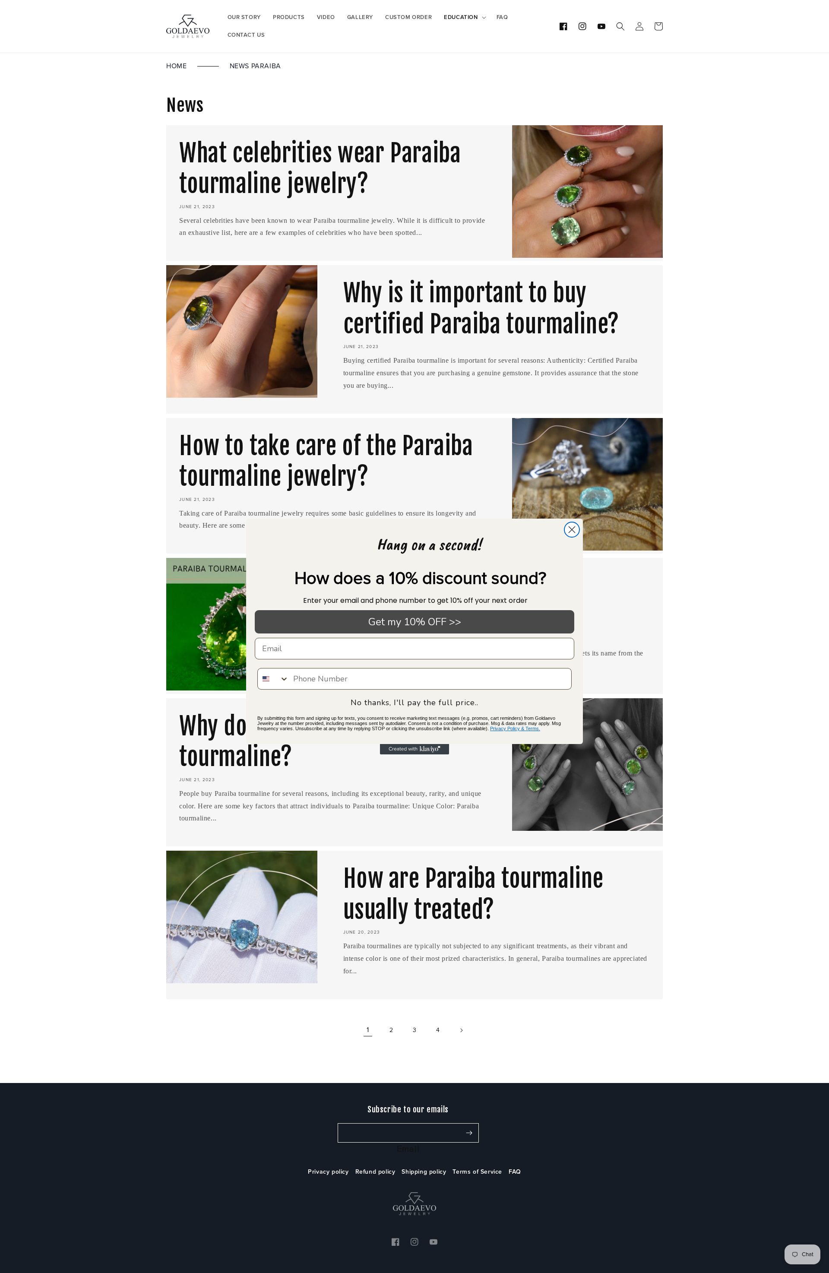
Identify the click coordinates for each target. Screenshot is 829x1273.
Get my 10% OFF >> (414, 622)
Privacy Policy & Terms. (515, 728)
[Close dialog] (571, 529)
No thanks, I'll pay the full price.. (414, 702)
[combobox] (273, 678)
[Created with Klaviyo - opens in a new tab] (414, 749)
